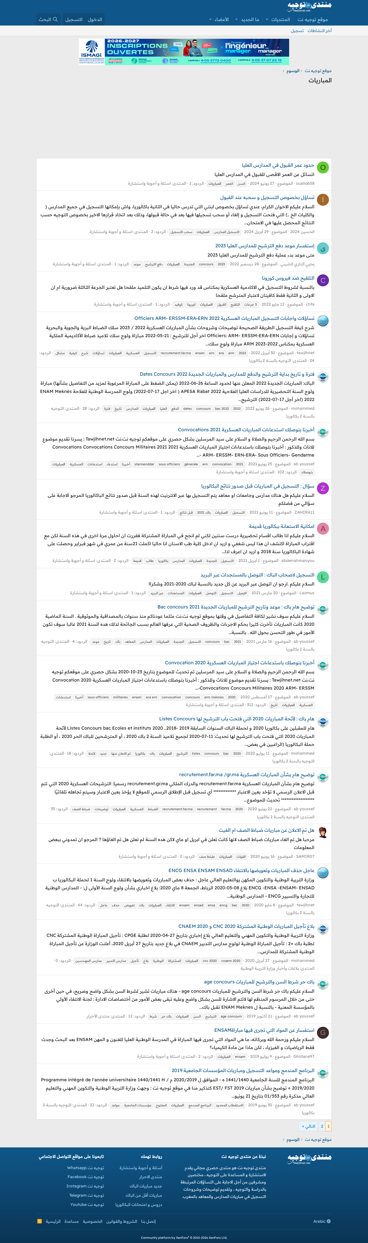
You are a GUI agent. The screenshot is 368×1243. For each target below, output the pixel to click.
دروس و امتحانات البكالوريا (138, 1204)
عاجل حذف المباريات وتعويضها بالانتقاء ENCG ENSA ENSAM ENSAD (241, 870)
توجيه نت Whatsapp (85, 1167)
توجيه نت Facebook (86, 1176)
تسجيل (297, 30)
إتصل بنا (148, 1221)
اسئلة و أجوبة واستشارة (149, 183)
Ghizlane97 (303, 1056)
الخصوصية (92, 1221)
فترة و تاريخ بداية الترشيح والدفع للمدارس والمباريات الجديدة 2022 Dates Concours (227, 374)
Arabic (320, 1221)
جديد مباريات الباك (146, 1185)
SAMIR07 (305, 856)
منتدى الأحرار (98, 1015)
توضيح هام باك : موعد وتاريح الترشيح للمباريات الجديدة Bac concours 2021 (235, 607)
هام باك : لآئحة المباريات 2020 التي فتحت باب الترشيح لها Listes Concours (236, 719)
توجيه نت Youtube (87, 1204)
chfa (310, 304)
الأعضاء (222, 19)
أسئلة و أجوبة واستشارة (141, 1167)
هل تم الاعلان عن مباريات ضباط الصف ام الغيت (266, 830)
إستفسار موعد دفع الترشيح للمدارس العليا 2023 (264, 246)
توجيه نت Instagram (85, 1185)
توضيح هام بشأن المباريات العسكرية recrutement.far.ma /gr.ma (246, 774)
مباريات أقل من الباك (144, 1195)
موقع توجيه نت (313, 19)
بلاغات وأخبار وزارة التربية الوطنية (270, 968)
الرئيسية (53, 1221)
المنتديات (280, 19)
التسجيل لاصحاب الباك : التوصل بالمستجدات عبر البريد (257, 575)
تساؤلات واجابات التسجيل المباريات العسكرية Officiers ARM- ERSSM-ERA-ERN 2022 (224, 318)
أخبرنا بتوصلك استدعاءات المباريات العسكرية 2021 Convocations (246, 430)
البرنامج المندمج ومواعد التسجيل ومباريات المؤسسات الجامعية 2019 (243, 1070)
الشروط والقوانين (121, 1221)
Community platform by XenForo (184, 1237)
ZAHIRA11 (304, 512)
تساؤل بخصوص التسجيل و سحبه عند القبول (267, 197)
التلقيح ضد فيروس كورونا (288, 278)
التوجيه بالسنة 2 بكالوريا (270, 360)
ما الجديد (250, 19)
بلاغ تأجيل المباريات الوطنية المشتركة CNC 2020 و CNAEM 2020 (246, 926)
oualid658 (305, 183)
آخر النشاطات (320, 30)
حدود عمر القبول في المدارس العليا (278, 165)
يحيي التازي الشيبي (297, 263)
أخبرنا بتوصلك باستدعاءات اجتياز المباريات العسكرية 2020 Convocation (239, 663)
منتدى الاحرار (150, 1176)
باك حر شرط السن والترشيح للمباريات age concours (259, 982)
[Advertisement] (184, 123)
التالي (310, 1126)
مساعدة (72, 1221)
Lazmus (306, 592)
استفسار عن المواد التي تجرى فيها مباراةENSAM (264, 1030)
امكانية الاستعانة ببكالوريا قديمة (281, 526)
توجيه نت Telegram (86, 1195)
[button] (267, 20)
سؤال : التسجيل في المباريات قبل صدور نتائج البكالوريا (257, 486)
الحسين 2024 (302, 231)
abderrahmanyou (297, 560)
